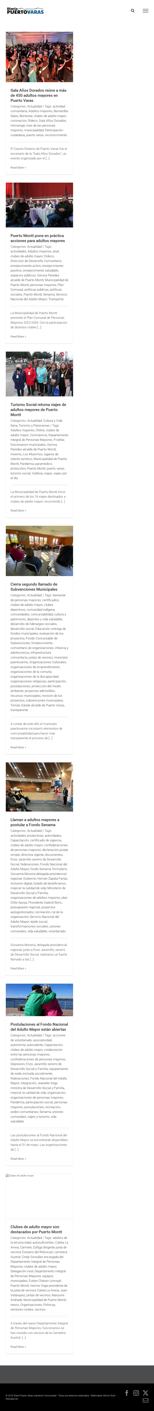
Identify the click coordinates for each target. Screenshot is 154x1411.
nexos (15, 1305)
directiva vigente (32, 855)
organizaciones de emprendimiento (35, 667)
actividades (18, 251)
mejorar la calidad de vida (28, 888)
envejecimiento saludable (40, 270)
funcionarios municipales (28, 444)
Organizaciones (31, 1305)
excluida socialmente (37, 1073)
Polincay (49, 1305)
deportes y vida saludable (44, 619)
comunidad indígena (41, 609)
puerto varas (35, 135)
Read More (17, 167)
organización (56, 1092)
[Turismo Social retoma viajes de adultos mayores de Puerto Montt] (39, 374)
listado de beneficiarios (49, 883)
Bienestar (26, 116)
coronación (18, 120)
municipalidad (34, 130)
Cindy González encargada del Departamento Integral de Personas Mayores (37, 1261)
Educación (42, 629)
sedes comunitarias (24, 1112)
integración (28, 1083)
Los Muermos (33, 454)
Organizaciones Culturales (47, 662)
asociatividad (42, 1040)
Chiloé (40, 430)
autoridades (53, 835)
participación (57, 681)
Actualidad (34, 106)
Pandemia (27, 464)
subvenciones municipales (44, 700)
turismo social (21, 473)
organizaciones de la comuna (31, 672)
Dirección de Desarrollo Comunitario (36, 261)
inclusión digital (21, 883)
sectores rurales (22, 1309)
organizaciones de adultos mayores (35, 897)
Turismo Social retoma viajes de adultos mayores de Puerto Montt (38, 409)
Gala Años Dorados (52, 120)
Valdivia (37, 473)
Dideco (33, 120)
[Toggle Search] (132, 10)
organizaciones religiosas (28, 681)
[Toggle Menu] (146, 10)
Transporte (56, 299)
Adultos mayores (40, 111)
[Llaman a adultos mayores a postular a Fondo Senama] (39, 787)
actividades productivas (27, 835)
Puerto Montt (33, 294)
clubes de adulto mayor (50, 116)
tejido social (38, 921)
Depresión (18, 1064)
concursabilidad (42, 614)
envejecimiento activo (26, 266)
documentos (54, 855)
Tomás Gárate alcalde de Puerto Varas (37, 705)
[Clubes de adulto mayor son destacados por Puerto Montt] (39, 1196)
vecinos (40, 1309)
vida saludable (37, 931)
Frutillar (59, 440)
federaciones (29, 864)
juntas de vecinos (41, 657)
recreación (42, 912)
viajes (48, 473)
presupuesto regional (25, 907)
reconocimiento (56, 135)
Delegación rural (22, 1271)
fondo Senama (40, 869)
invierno (16, 454)
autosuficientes (43, 1242)
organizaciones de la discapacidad (34, 676)
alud (56, 251)
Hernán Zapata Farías (52, 878)
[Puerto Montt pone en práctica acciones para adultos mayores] (39, 205)
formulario (59, 869)
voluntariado (57, 931)
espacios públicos (23, 275)
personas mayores (43, 285)
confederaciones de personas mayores (38, 1059)
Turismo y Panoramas (34, 425)
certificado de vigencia (45, 840)
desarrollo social (22, 629)
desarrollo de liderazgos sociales (34, 624)
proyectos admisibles (40, 691)
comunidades (20, 614)
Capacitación (20, 840)
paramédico (43, 464)
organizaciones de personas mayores (37, 1097)
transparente (19, 710)
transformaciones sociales (29, 926)
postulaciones (20, 686)
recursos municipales (26, 696)
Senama (49, 294)
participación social (39, 1102)
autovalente (35, 1045)
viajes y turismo (38, 1116)
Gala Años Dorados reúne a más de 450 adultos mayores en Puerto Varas (38, 95)
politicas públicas (36, 289)
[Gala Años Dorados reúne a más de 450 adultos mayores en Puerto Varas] (39, 57)
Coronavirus (38, 435)
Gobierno (29, 878)
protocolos (18, 468)
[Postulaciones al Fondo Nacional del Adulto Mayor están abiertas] (39, 1000)
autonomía (18, 1045)
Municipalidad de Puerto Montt (44, 1300)
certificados (50, 600)
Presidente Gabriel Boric (45, 902)
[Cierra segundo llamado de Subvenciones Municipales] (39, 551)
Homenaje (18, 125)
